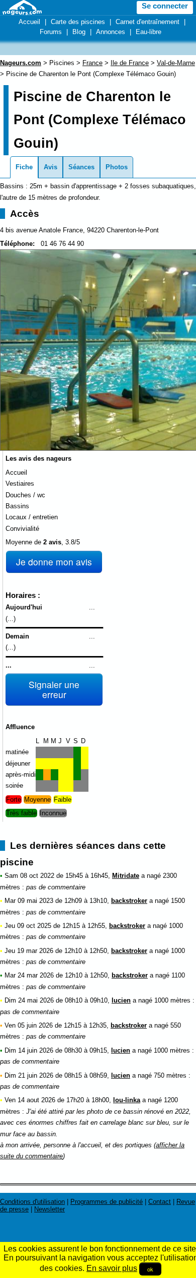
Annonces (110, 32)
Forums (51, 32)
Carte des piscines (78, 22)
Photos (117, 167)
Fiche (24, 167)
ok (150, 1269)
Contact (159, 1201)
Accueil (29, 22)
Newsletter (49, 1209)
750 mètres (170, 1075)
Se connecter (165, 6)
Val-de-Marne (176, 63)
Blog (78, 32)
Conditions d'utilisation (32, 1201)
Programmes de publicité (106, 1201)
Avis (50, 167)
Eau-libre (148, 32)
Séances (81, 167)
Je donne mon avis (54, 561)
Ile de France (130, 63)
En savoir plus (111, 1268)
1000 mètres (172, 1000)
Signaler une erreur (54, 689)
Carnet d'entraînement (147, 22)
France (92, 63)
